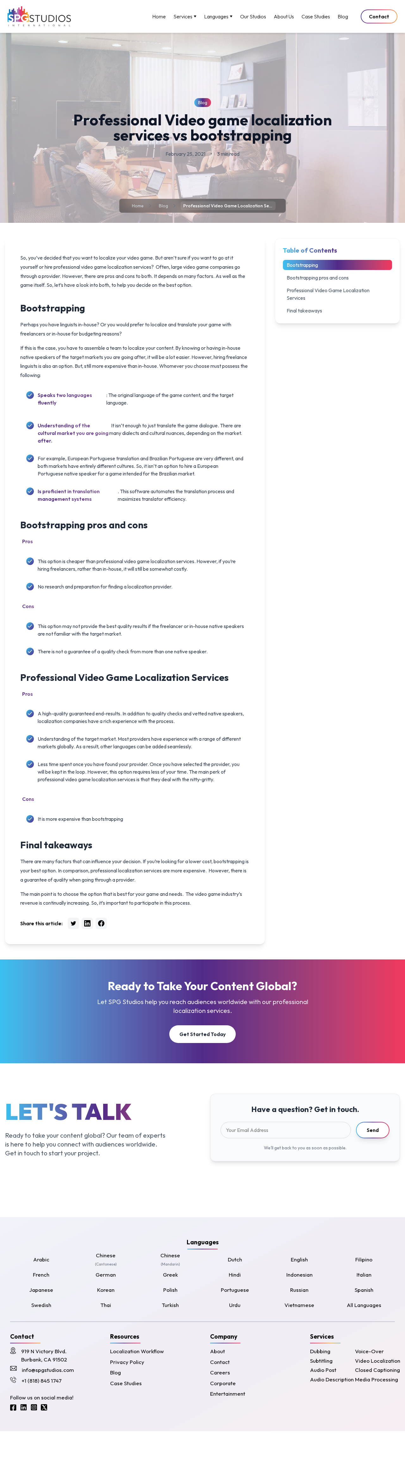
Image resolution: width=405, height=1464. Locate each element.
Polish (170, 1289)
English (299, 1259)
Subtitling (321, 1360)
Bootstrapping (302, 265)
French (41, 1274)
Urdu (234, 1305)
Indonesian (299, 1274)
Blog (343, 16)
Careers (220, 1372)
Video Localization (377, 1360)
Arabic (41, 1259)
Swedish (41, 1305)
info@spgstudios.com (48, 1370)
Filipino (363, 1259)
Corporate (223, 1383)
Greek (170, 1274)
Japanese (41, 1289)
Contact (379, 16)
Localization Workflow (137, 1351)
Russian (299, 1289)
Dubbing (320, 1351)
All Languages (364, 1305)
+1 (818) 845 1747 (42, 1380)
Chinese (106, 1259)
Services (182, 16)
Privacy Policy (127, 1362)
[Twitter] (44, 1407)
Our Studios (253, 16)
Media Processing (376, 1379)
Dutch (235, 1259)
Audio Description (332, 1379)
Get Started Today (202, 1034)
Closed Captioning (377, 1370)
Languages (216, 16)
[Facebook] (13, 1407)
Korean (106, 1289)
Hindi (235, 1274)
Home (159, 16)
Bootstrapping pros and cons (318, 277)
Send (373, 1130)
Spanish (364, 1289)
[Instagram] (34, 1407)
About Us (284, 16)
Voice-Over (369, 1351)
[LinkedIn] (23, 1407)
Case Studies (316, 16)
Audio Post (323, 1370)
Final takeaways (304, 310)
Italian (364, 1274)
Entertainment (227, 1393)
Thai (105, 1305)
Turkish (170, 1305)
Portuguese (235, 1289)
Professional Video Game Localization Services (328, 294)
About (217, 1351)
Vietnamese (299, 1305)
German (106, 1274)
